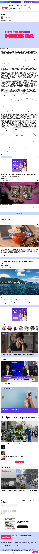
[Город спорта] (29, 7)
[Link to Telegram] (13, 511)
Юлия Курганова (4, 265)
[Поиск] (33, 8)
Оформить (22, 526)
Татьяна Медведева (5, 178)
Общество (10, 20)
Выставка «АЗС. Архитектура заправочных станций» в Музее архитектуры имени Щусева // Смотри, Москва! (32, 328)
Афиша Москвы (19, 6)
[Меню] (37, 8)
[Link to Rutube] (1, 513)
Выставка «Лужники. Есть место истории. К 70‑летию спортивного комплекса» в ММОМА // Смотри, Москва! (4, 328)
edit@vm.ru (18, 545)
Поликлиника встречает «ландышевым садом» (11, 443)
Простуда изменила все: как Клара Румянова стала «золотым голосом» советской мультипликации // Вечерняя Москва (21, 328)
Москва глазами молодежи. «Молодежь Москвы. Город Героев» (19, 371)
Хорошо (35, 552)
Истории (4, 324)
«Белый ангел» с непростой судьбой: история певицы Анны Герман (15, 328)
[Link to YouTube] (10, 511)
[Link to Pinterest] (4, 513)
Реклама (17, 535)
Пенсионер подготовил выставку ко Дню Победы (15, 456)
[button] (36, 328)
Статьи (23, 502)
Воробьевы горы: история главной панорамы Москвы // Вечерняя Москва (9, 328)
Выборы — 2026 (12, 9)
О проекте (19, 462)
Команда (23, 536)
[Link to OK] (6, 511)
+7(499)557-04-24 (7, 545)
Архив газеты (32, 502)
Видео (18, 5)
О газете (13, 535)
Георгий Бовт (2, 17)
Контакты (28, 536)
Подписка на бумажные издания (26, 535)
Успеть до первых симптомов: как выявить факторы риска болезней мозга (18, 354)
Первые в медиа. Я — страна (14, 8)
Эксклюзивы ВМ (12, 6)
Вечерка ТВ (5, 359)
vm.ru (2, 544)
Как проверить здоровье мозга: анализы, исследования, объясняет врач (19, 342)
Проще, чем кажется (6, 388)
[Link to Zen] (8, 511)
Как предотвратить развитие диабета (19, 397)
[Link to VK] (4, 511)
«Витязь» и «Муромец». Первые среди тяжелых (14, 451)
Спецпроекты (23, 5)
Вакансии (19, 536)
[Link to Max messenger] (1, 511)
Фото (15, 5)
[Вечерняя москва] (6, 537)
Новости (11, 5)
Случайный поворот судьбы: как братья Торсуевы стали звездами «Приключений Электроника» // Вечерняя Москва (26, 328)
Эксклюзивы (5, 333)
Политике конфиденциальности (19, 552)
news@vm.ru (34, 545)
